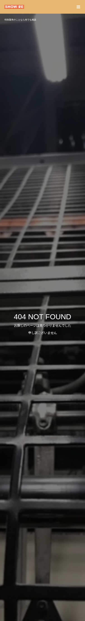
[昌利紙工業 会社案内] (38, 7)
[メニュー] (78, 7)
